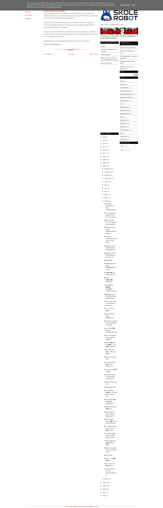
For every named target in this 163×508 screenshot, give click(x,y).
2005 (104, 486)
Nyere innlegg (48, 54)
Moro (122, 117)
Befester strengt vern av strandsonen (127, 68)
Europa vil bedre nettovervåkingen (55, 11)
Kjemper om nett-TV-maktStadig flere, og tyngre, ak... (110, 255)
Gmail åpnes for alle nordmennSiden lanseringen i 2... (110, 377)
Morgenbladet (108, 260)
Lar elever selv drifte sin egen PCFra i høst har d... (110, 303)
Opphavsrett (124, 120)
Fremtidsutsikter (125, 91)
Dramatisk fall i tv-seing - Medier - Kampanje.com (109, 414)
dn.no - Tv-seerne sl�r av (109, 309)
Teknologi (123, 136)
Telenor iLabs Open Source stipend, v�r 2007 (110, 337)
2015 (104, 140)
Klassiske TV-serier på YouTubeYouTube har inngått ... (110, 323)
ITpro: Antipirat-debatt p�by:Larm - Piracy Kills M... (110, 421)
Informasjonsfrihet (125, 97)
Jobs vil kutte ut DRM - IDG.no (110, 370)
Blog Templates (84, 506)
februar (106, 201)
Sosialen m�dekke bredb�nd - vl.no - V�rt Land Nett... (110, 344)
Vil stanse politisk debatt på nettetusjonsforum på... (110, 472)
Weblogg (27, 12)
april (106, 195)
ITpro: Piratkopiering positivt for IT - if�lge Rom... (110, 428)
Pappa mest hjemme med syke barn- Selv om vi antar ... (110, 215)
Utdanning (123, 140)
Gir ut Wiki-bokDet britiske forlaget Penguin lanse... (110, 435)
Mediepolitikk (124, 110)
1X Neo (103, 46)
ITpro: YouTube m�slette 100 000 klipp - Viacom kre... (110, 393)
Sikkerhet (123, 127)
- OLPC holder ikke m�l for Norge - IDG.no (110, 443)
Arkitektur (28, 18)
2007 (104, 166)
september (107, 178)
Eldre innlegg (94, 54)
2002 (104, 492)
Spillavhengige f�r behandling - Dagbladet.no (110, 401)
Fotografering (124, 88)
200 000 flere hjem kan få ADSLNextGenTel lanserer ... (110, 230)
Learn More (125, 5)
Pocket (95, 506)
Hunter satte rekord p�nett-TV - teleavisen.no (109, 364)
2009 (104, 160)
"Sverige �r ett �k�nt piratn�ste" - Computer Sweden (110, 288)
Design (122, 81)
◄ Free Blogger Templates (71, 506)
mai (105, 191)
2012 (104, 150)
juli (105, 185)
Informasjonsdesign (126, 94)
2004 (104, 489)
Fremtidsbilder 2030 (110, 387)
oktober (106, 175)
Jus (121, 104)
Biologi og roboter (106, 63)
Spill (121, 133)
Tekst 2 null (114, 36)
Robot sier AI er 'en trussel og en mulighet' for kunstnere (109, 59)
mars (106, 198)
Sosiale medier (124, 130)
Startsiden (71, 54)
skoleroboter (114, 25)
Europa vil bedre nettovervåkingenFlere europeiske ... (110, 222)
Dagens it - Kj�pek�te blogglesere (108, 280)
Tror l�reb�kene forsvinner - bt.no (110, 273)
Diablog (122, 84)
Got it (134, 5)
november (107, 172)
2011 (104, 153)
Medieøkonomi (125, 114)
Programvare (124, 123)
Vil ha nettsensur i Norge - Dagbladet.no (109, 316)
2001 (104, 496)
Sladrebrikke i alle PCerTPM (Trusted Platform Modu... (110, 296)
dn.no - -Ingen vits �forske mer (109, 464)
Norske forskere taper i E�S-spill (110, 408)
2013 (104, 147)
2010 (104, 156)
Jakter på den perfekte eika (128, 48)
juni (105, 188)
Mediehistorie (124, 107)
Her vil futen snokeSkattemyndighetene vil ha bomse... (110, 239)
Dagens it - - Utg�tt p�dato (110, 459)
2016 (104, 137)
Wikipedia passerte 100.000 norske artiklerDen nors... (110, 248)
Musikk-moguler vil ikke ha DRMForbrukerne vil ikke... (110, 266)
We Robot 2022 (105, 54)
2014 (104, 143)
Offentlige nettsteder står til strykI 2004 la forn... (110, 450)
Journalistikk (124, 101)
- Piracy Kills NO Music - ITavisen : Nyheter (110, 352)
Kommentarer (126, 150)
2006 (104, 483)
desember (107, 169)
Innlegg (124, 146)
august (106, 182)
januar (106, 479)
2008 (104, 163)
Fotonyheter (28, 15)
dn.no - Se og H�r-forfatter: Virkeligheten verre (110, 330)
